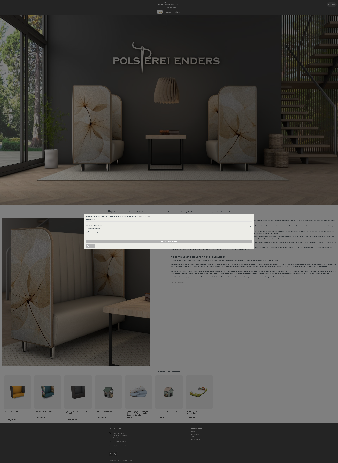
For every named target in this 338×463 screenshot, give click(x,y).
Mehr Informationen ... (145, 216)
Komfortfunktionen (94, 228)
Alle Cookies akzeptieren (169, 241)
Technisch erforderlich (95, 225)
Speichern (90, 246)
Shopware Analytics (94, 232)
